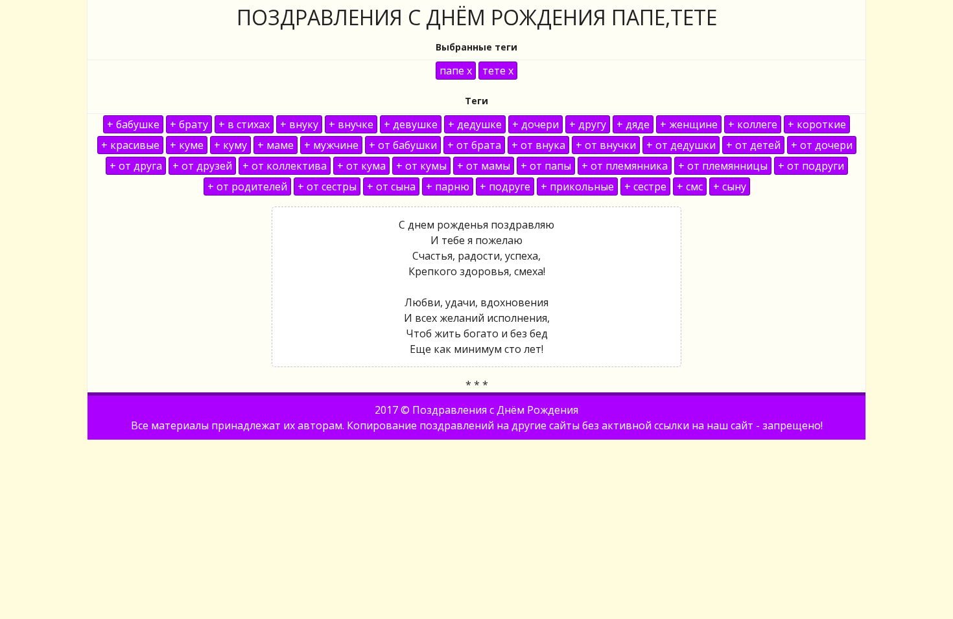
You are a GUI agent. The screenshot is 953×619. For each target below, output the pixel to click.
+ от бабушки (403, 145)
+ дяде (633, 124)
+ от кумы (421, 166)
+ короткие (817, 124)
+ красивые (130, 145)
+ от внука (538, 145)
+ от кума (361, 166)
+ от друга (136, 166)
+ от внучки (606, 145)
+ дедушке (475, 124)
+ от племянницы (723, 166)
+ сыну (729, 186)
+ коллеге (752, 124)
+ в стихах (244, 124)
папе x (456, 70)
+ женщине (689, 124)
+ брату (189, 124)
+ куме (187, 145)
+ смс (690, 186)
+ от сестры (327, 186)
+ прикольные (577, 186)
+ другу (587, 124)
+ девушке (411, 124)
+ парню (447, 186)
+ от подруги (811, 166)
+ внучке (351, 124)
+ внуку (299, 124)
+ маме (275, 145)
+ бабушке (133, 124)
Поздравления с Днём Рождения (495, 410)
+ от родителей (247, 186)
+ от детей (753, 145)
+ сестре (645, 186)
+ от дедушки (681, 145)
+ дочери (535, 124)
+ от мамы (483, 166)
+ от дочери (822, 145)
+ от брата (474, 145)
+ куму (230, 145)
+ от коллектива (284, 166)
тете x (497, 70)
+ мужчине (331, 145)
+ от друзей (202, 166)
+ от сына (391, 186)
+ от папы (546, 166)
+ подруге (505, 186)
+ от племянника (625, 166)
